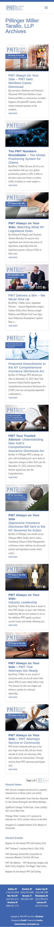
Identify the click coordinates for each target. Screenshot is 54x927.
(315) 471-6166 (41, 905)
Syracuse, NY (41, 902)
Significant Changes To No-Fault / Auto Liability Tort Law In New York (26, 809)
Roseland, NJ (12, 902)
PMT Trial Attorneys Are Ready (23, 666)
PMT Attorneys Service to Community (24, 738)
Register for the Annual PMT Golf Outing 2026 (25, 843)
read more (12, 113)
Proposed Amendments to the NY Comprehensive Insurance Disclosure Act (27, 367)
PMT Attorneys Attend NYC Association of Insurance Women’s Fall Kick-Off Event (23, 855)
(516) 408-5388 (41, 892)
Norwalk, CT (27, 895)
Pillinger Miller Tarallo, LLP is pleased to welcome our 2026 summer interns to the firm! (26, 817)
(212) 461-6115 (12, 899)
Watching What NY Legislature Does (26, 226)
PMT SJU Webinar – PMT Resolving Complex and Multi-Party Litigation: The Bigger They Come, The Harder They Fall (26, 864)
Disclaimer (39, 916)
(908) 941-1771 (12, 905)
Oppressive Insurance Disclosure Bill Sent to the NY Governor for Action (26, 522)
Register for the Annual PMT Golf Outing (23, 871)
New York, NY (12, 895)
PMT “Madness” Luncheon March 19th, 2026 (24, 848)
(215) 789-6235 (41, 899)
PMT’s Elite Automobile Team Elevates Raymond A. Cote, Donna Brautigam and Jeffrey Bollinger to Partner (27, 800)
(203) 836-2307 (27, 899)
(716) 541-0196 (12, 892)
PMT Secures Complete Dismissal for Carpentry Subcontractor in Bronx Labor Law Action (26, 791)
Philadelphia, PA (41, 895)
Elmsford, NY (27, 889)
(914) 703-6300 (27, 892)
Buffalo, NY (12, 889)
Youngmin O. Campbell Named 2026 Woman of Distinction (25, 826)
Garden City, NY (42, 889)
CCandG (23, 920)
